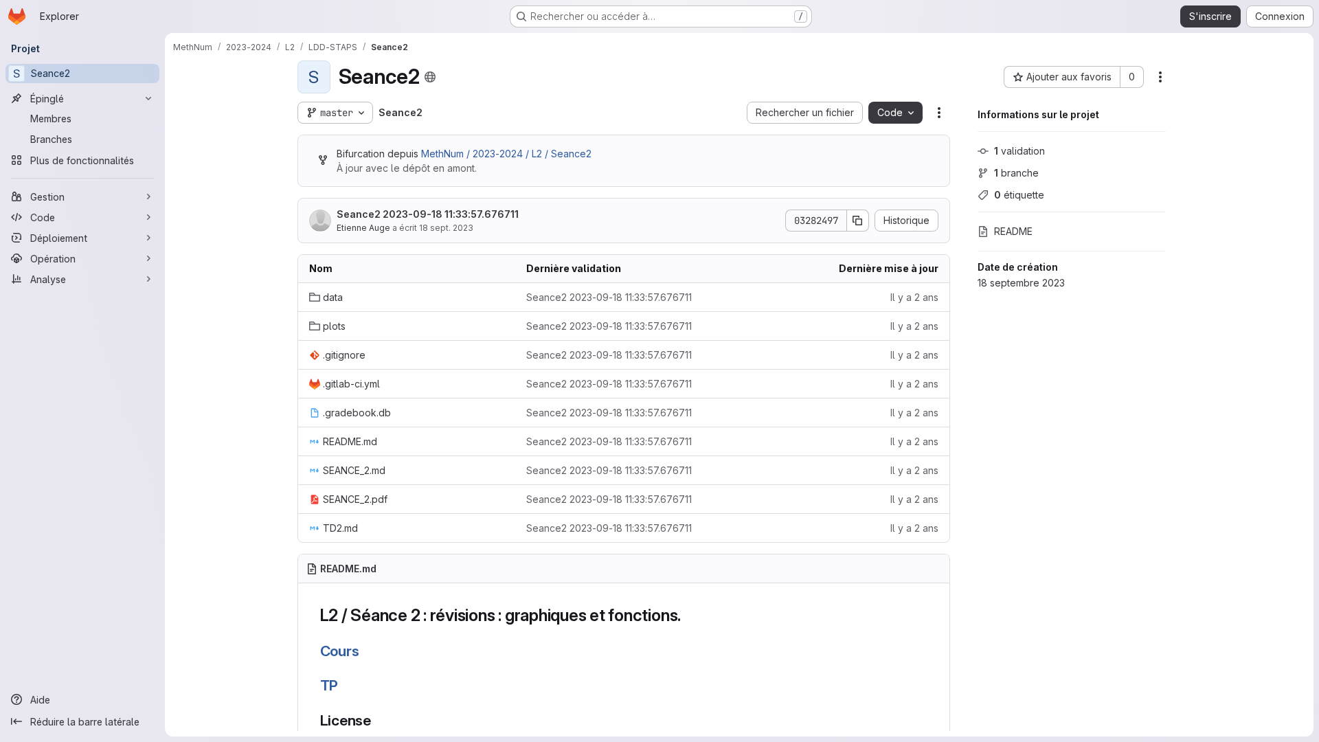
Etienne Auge (363, 228)
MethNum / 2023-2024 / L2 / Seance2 (506, 153)
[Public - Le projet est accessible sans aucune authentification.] (430, 76)
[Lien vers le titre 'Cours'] (366, 651)
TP (329, 685)
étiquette (1019, 195)
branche (1016, 173)
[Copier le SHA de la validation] (858, 221)
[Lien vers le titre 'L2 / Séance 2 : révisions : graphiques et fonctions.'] (690, 615)
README (1013, 231)
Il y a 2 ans (914, 297)
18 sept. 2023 (446, 228)
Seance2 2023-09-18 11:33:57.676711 (428, 214)
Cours (339, 651)
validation (1019, 151)
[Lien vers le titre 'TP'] (346, 685)
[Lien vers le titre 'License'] (379, 720)
